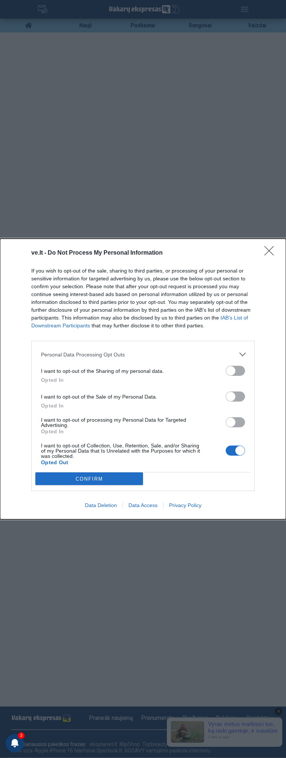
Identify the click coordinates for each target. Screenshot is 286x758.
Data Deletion (101, 505)
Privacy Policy (185, 505)
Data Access (143, 505)
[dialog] (143, 379)
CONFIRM (89, 479)
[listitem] (143, 354)
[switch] (235, 371)
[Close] (271, 253)
